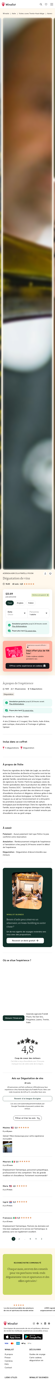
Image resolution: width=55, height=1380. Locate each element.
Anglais (20, 603)
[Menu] (51, 4)
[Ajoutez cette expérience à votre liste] (50, 573)
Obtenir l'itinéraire (13, 1018)
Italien (31, 603)
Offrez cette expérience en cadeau (25, 666)
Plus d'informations (19, 626)
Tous (10, 603)
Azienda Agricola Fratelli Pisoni (18, 573)
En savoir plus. (30, 631)
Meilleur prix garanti (39, 595)
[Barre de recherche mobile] (41, 4)
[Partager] (45, 573)
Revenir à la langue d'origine (27, 1098)
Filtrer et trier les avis (25, 1118)
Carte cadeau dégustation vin (36, 1359)
